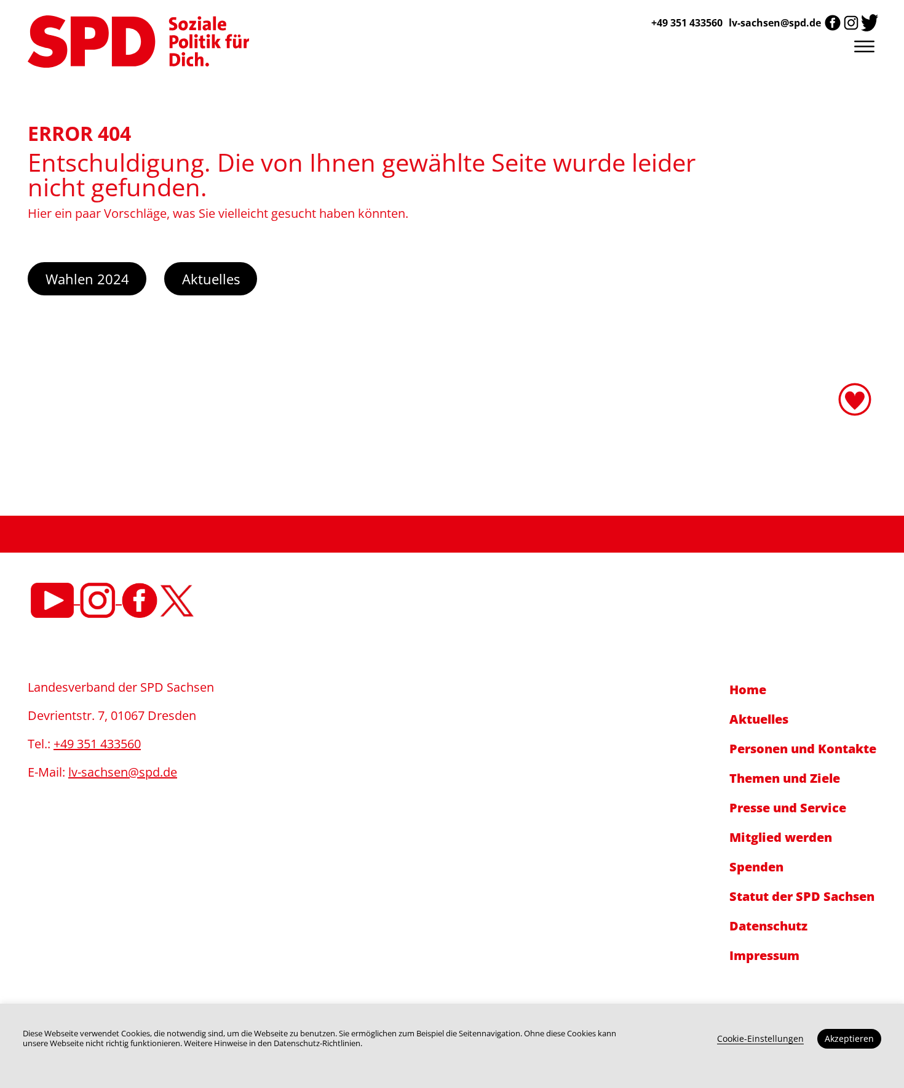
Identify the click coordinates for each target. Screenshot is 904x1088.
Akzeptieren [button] (849, 1038)
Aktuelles (211, 279)
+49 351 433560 (97, 743)
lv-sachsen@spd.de (775, 23)
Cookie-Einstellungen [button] (760, 1038)
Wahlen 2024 (87, 279)
